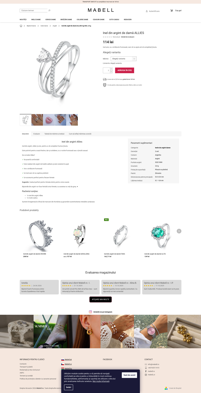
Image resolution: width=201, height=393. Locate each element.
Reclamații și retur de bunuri (30, 370)
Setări (68, 387)
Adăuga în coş (125, 70)
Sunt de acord (129, 375)
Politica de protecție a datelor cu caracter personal (38, 379)
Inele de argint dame (162, 148)
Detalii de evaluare (127, 37)
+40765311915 (153, 368)
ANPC (22, 373)
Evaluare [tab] (36, 134)
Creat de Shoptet (175, 388)
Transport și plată (26, 367)
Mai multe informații (101, 381)
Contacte (23, 364)
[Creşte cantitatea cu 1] (111, 69)
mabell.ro (151, 371)
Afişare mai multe (100, 299)
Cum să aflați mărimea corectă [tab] (80, 134)
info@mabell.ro (153, 364)
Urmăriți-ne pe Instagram (102, 312)
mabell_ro (151, 375)
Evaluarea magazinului (100, 272)
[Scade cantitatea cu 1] (111, 71)
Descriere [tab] (25, 134)
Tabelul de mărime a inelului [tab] (54, 134)
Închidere (120, 92)
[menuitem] (23, 18)
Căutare (49, 10)
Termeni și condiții (26, 376)
